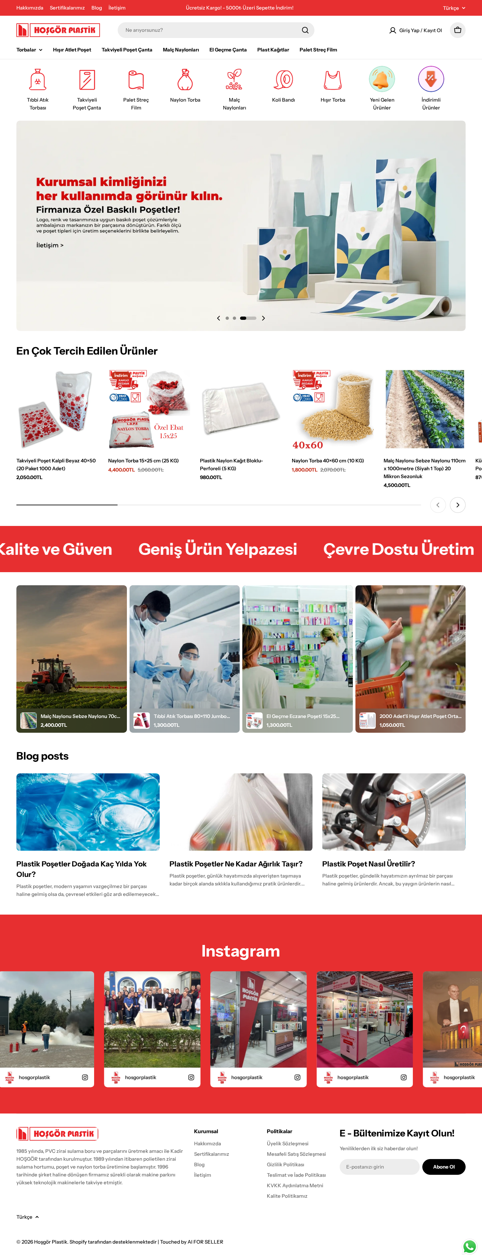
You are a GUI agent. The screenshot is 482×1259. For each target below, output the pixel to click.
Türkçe (451, 8)
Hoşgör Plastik (50, 1242)
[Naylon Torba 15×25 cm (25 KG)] (149, 409)
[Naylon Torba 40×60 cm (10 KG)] (333, 409)
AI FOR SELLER (205, 1242)
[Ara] (305, 30)
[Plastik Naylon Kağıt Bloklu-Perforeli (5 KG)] (241, 409)
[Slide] (241, 226)
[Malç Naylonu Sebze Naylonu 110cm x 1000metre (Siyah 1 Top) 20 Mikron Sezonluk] (425, 409)
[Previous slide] (219, 318)
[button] (227, 318)
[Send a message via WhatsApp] (470, 1247)
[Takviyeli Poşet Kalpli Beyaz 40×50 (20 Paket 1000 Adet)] (57, 409)
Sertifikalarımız (67, 8)
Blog (96, 8)
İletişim (117, 8)
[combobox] (216, 30)
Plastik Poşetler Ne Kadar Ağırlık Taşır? (236, 864)
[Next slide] (263, 318)
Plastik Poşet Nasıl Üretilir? (368, 864)
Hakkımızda (29, 8)
